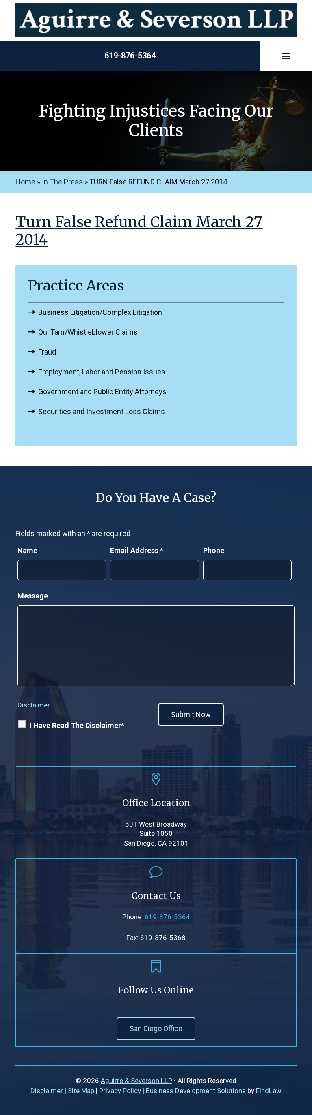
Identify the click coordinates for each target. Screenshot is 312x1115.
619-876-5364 (130, 55)
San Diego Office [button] (156, 1028)
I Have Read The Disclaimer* (77, 725)
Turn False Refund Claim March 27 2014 (138, 231)
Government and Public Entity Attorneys (102, 391)
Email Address (136, 550)
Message (32, 596)
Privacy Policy (120, 1091)
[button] (286, 55)
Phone (213, 550)
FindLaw (269, 1091)
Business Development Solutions (196, 1091)
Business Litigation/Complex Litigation (100, 312)
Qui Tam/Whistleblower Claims (88, 332)
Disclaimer (33, 705)
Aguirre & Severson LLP (136, 1081)
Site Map (81, 1091)
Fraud (47, 352)
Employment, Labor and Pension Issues (101, 371)
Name (27, 550)
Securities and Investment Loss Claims (101, 411)
